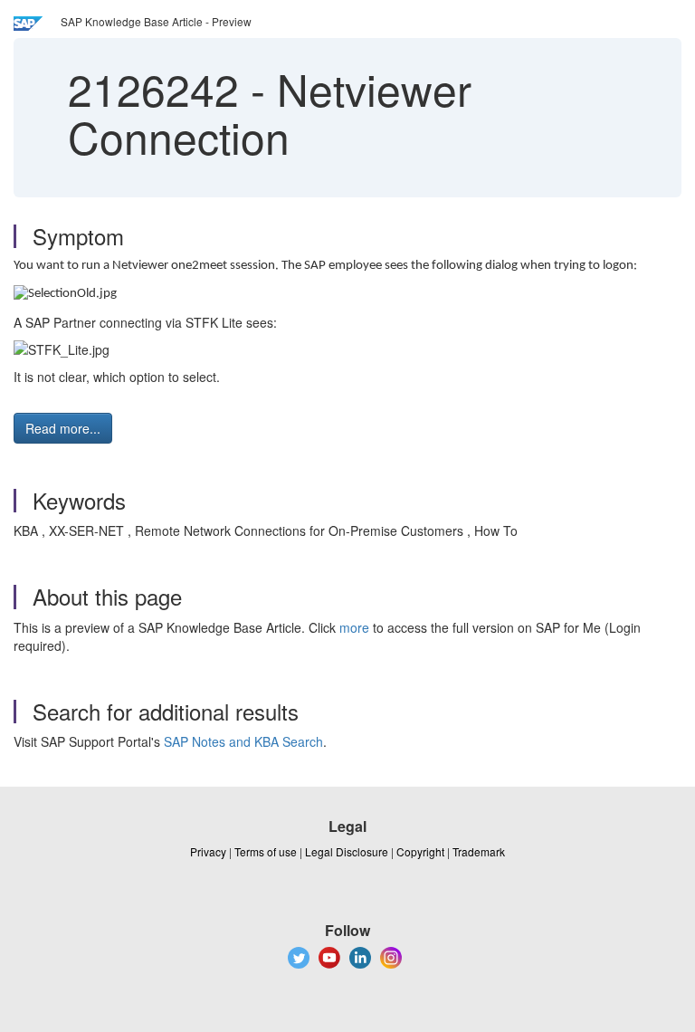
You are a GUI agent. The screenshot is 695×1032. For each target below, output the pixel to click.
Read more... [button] (62, 428)
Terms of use (265, 851)
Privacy (208, 851)
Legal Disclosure (346, 851)
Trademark (478, 851)
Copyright (420, 851)
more (354, 627)
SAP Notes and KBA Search (243, 741)
